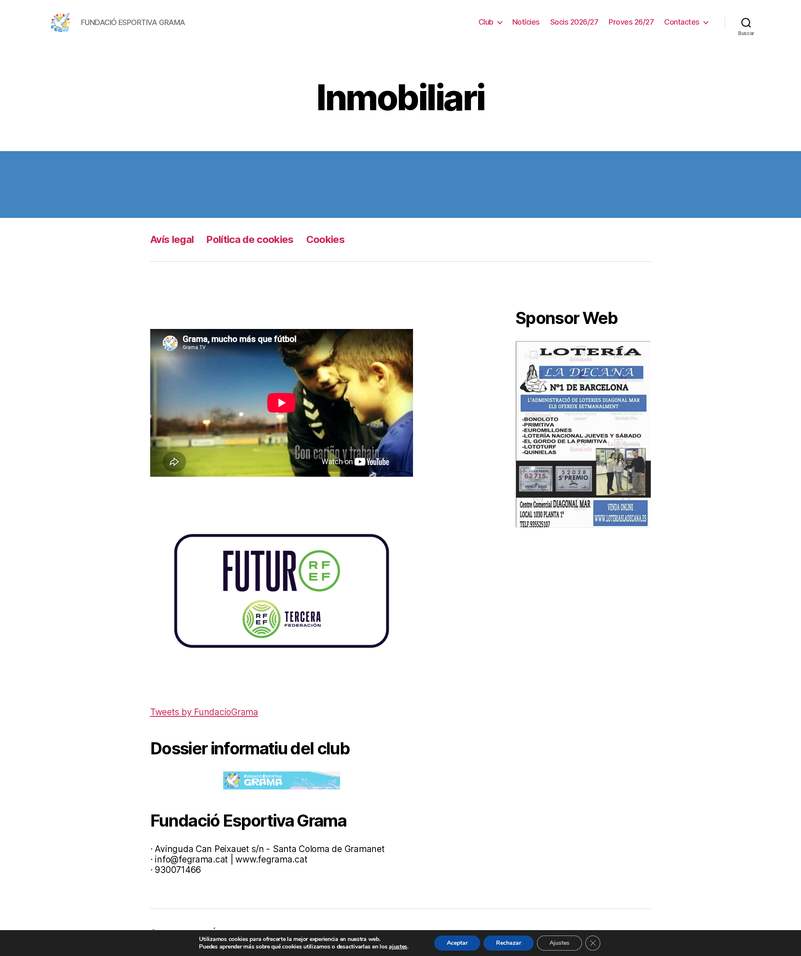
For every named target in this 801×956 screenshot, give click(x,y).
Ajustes (559, 943)
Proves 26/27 (631, 22)
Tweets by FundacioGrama (204, 712)
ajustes (398, 947)
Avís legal (172, 239)
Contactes (682, 22)
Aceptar (457, 943)
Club (486, 22)
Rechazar (508, 943)
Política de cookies (249, 239)
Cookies (325, 239)
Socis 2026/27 (574, 22)
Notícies (526, 22)
